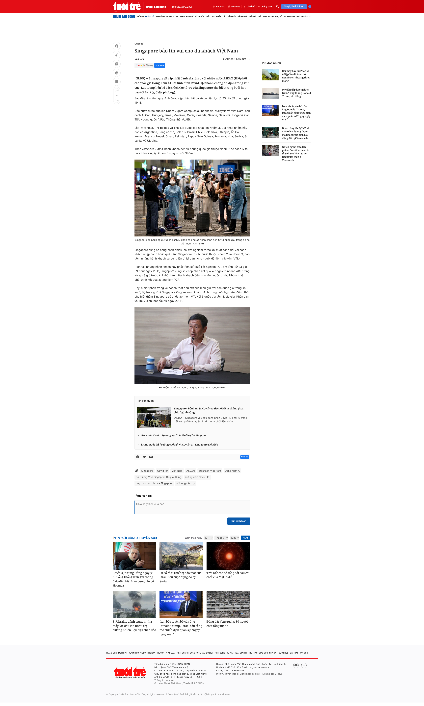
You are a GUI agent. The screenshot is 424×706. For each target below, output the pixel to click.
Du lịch (209, 653)
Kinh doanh (183, 653)
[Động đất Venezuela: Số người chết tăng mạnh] (228, 604)
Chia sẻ (160, 65)
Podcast (220, 6)
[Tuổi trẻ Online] (130, 672)
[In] (117, 73)
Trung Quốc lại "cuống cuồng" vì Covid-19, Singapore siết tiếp (179, 444)
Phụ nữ (279, 16)
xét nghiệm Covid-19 (197, 477)
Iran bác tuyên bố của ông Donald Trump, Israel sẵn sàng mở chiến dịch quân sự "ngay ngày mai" (296, 113)
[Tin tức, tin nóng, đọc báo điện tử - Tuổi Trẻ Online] (129, 7)
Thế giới (160, 653)
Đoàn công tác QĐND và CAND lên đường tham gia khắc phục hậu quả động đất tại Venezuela (295, 133)
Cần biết (251, 6)
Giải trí (252, 16)
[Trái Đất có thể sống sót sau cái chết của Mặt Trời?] (228, 556)
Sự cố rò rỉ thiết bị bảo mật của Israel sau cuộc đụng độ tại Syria (180, 577)
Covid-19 (162, 470)
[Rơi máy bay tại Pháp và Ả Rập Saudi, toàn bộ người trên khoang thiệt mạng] (270, 74)
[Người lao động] (156, 6)
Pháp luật (221, 16)
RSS (280, 674)
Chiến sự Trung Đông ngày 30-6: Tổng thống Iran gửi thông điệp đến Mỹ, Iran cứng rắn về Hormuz (134, 579)
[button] (117, 90)
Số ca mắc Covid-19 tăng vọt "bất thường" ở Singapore (174, 435)
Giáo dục (210, 16)
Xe (203, 653)
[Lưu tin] (117, 82)
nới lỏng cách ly (186, 483)
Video (143, 653)
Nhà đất (273, 653)
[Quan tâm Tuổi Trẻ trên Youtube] (296, 665)
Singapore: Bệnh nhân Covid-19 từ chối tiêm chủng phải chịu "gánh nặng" (208, 410)
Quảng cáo (266, 6)
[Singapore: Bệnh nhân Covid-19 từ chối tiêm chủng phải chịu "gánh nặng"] (154, 417)
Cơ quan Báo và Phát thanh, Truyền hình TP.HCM (179, 683)
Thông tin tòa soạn (164, 680)
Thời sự (140, 16)
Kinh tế (189, 16)
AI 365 (271, 16)
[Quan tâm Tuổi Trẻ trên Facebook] (304, 665)
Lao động (160, 16)
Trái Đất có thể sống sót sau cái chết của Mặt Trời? (228, 575)
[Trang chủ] (124, 16)
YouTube (235, 6)
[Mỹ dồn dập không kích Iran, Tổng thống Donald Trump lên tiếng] (270, 93)
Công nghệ (195, 653)
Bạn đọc (170, 16)
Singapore (147, 470)
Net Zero (180, 16)
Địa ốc (304, 16)
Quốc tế (149, 16)
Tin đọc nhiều (271, 63)
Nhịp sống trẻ (222, 653)
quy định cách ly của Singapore (154, 483)
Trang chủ (111, 653)
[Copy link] (117, 55)
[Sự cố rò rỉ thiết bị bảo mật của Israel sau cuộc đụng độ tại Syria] (181, 556)
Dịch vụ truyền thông (227, 674)
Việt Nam (177, 470)
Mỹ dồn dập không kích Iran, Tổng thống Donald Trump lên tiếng (296, 93)
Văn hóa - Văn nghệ (237, 16)
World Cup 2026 (292, 16)
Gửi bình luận (238, 521)
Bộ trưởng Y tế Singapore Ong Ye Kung (158, 477)
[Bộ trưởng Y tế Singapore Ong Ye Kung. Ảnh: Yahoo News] (192, 345)
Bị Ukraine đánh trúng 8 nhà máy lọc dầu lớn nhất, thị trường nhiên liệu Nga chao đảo (134, 626)
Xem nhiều (134, 653)
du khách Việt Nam (210, 470)
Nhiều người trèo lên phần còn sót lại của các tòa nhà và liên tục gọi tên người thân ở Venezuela (295, 153)
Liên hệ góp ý (269, 674)
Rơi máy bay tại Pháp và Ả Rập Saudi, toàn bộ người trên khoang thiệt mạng (296, 76)
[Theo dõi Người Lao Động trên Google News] (144, 65)
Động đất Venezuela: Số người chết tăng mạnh (227, 624)
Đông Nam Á (232, 470)
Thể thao (262, 16)
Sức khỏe (199, 16)
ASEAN (190, 470)
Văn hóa (234, 653)
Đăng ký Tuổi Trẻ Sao (294, 6)
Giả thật (294, 653)
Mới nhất (122, 653)
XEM (245, 538)
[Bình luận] (117, 64)
